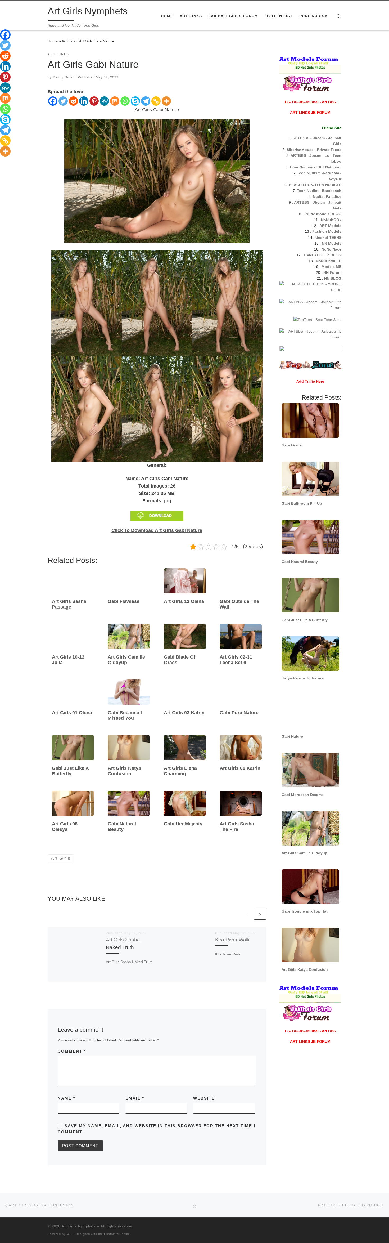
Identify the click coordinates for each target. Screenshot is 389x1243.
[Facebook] (52, 101)
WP (69, 1234)
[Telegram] (145, 101)
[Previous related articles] (247, 914)
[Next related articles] (260, 914)
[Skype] (135, 101)
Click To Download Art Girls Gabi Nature (156, 530)
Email (134, 1098)
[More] (166, 101)
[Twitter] (63, 101)
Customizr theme (117, 1234)
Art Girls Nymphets (79, 1226)
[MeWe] (104, 101)
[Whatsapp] (125, 101)
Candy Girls (63, 77)
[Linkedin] (83, 101)
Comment (72, 1051)
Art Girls (68, 41)
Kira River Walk (232, 939)
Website (204, 1098)
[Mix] (114, 101)
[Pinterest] (94, 101)
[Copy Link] (156, 101)
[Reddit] (73, 101)
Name (66, 1098)
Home (53, 41)
